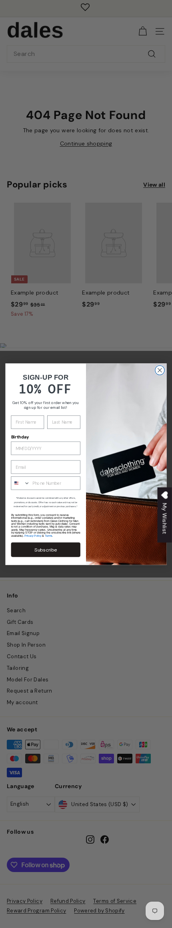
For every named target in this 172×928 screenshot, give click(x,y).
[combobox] (20, 482)
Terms (48, 535)
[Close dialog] (160, 370)
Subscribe (45, 549)
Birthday (20, 437)
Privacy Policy (32, 535)
